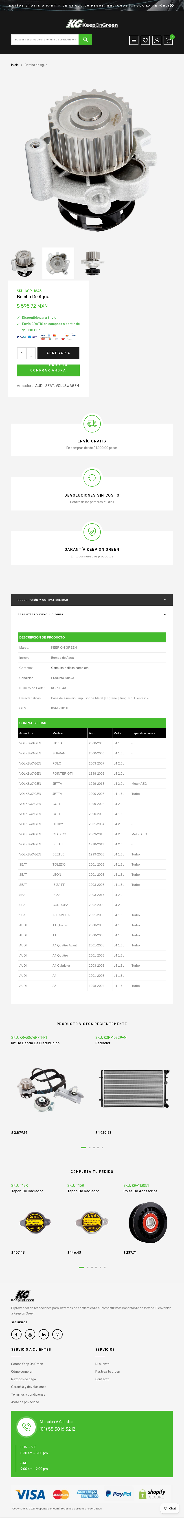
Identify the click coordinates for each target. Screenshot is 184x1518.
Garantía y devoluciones (28, 1387)
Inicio (15, 65)
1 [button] (83, 1147)
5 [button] (102, 1147)
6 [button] (104, 1267)
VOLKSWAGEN (67, 386)
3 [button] (94, 1147)
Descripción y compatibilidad (43, 599)
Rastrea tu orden (107, 1372)
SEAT (49, 386)
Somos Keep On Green (27, 1364)
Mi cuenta (102, 1364)
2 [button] (89, 1147)
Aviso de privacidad (25, 1402)
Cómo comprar (22, 1372)
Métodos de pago (23, 1379)
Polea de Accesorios (140, 1191)
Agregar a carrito (58, 355)
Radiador (102, 1043)
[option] (92, 160)
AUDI (39, 386)
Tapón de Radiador (27, 1191)
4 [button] (98, 1147)
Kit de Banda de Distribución (35, 1043)
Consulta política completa (70, 668)
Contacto (102, 1379)
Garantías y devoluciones (40, 614)
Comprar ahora (48, 370)
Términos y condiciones (28, 1394)
